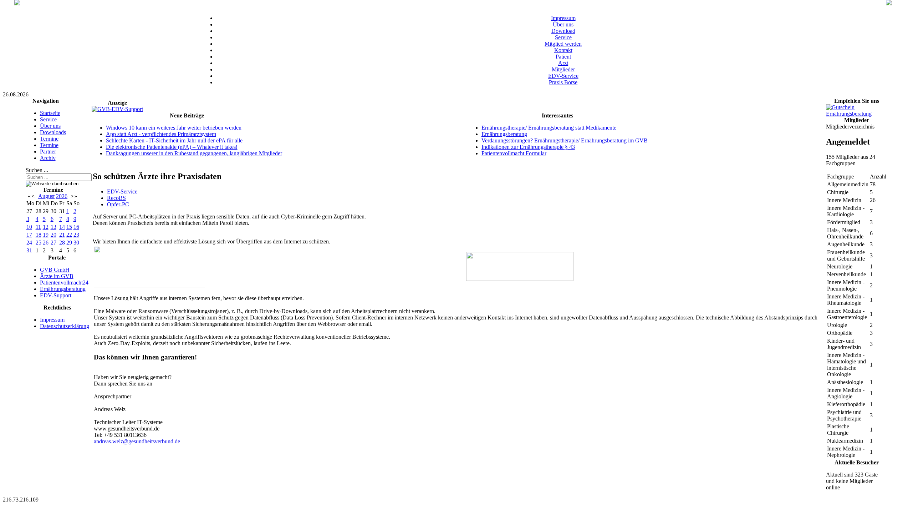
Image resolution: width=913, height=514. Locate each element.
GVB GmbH (55, 270)
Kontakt (563, 50)
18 (38, 235)
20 (53, 235)
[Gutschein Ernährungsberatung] (856, 114)
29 (69, 243)
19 (46, 235)
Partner (48, 151)
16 (76, 227)
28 (62, 243)
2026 (61, 196)
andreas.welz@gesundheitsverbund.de (137, 441)
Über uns (563, 24)
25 (38, 243)
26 (46, 243)
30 (76, 243)
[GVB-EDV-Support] (117, 109)
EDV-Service (563, 76)
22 (69, 235)
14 (62, 227)
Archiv (48, 158)
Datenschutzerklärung (64, 326)
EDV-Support (55, 295)
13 (53, 227)
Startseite (50, 113)
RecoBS (116, 198)
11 (38, 227)
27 (53, 243)
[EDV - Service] (149, 285)
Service (563, 37)
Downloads (53, 132)
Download (563, 31)
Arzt (563, 63)
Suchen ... (37, 170)
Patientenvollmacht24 (64, 282)
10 (29, 227)
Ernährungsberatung (63, 289)
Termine (49, 139)
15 (69, 227)
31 (29, 250)
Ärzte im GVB (56, 276)
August (46, 196)
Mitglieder (563, 69)
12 (46, 227)
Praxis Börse (563, 82)
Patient (563, 57)
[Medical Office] (519, 279)
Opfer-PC (118, 204)
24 (29, 243)
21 (62, 235)
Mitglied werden (563, 44)
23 (76, 235)
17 (29, 235)
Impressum (563, 18)
